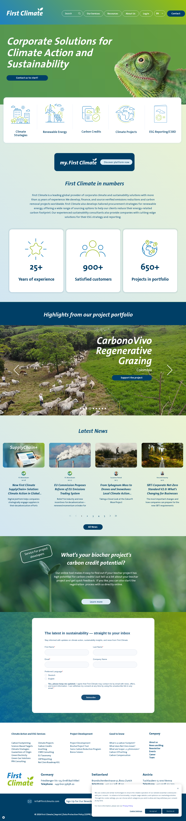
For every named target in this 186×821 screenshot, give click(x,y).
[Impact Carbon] (102, 408)
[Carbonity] (99, 408)
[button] (93, 14)
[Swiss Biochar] (83, 408)
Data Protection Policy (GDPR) (77, 814)
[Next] (169, 370)
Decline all (170, 811)
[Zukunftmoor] (80, 408)
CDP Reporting (45, 759)
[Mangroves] (96, 408)
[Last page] (115, 515)
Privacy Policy (128, 806)
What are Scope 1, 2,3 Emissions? (124, 749)
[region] (76, 372)
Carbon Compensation (119, 755)
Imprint (58, 814)
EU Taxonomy (44, 755)
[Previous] (16, 370)
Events (152, 751)
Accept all (153, 811)
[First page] (70, 515)
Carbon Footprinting (21, 743)
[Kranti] (92, 408)
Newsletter (155, 748)
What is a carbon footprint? (122, 743)
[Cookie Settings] (3, 817)
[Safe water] (89, 408)
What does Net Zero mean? (122, 746)
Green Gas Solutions (21, 758)
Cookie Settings (136, 811)
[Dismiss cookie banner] (178, 788)
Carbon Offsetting (118, 752)
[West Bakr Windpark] (105, 408)
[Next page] (110, 515)
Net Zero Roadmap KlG (49, 762)
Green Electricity (19, 755)
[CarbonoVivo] (86, 408)
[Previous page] (75, 515)
